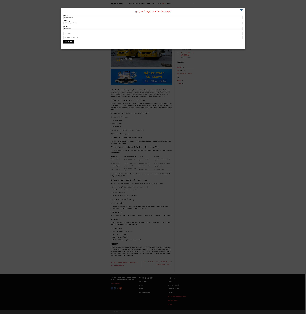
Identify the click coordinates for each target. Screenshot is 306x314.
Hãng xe (65, 26)
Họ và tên (65, 15)
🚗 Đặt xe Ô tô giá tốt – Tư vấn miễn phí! (153, 11)
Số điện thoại (66, 21)
